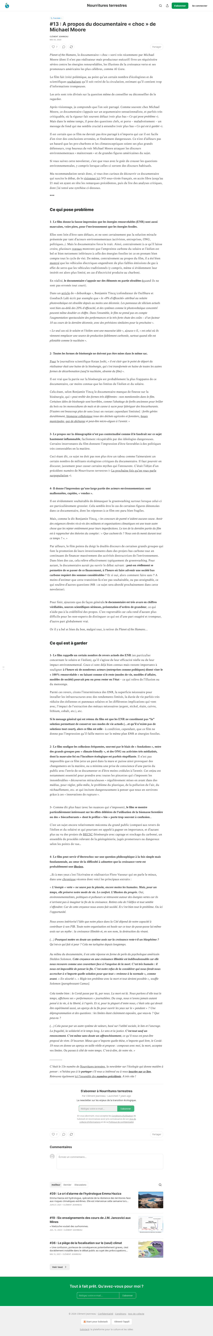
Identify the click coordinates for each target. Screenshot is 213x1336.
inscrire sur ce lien (140, 1071)
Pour (53, 361)
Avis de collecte (136, 1313)
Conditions (120, 1313)
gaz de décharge (75, 421)
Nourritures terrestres (92, 1066)
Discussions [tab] (80, 1184)
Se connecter (199, 5)
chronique (69, 879)
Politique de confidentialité (121, 1122)
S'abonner (180, 5)
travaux (77, 249)
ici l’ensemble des (86, 1076)
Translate (56, 18)
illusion (78, 866)
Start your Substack (97, 1321)
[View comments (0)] (64, 47)
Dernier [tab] (67, 1184)
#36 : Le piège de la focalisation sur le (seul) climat (86, 1243)
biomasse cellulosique (79, 416)
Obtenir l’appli (121, 1321)
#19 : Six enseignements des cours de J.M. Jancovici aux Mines (90, 1220)
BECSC (88, 834)
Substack (84, 1329)
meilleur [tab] (56, 1184)
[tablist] (69, 1185)
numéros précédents (109, 1076)
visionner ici (92, 178)
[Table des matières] (3, 668)
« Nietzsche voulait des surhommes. (69, 1226)
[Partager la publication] (167, 5)
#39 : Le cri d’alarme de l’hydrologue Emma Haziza (85, 1193)
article (65, 293)
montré (54, 263)
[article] (106, 1201)
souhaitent (74, 82)
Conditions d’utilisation (122, 1115)
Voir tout (57, 1267)
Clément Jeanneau (59, 36)
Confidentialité (105, 1313)
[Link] (45, 207)
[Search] (160, 5)
